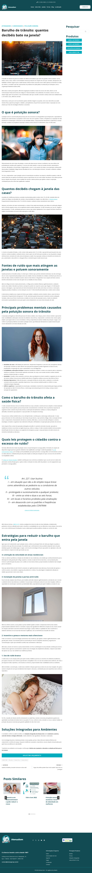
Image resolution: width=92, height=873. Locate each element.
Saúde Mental (25, 760)
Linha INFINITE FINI (74, 860)
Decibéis (11, 760)
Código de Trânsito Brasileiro (10, 460)
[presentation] (12, 788)
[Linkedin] (44, 840)
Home (32, 7)
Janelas (44, 7)
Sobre (47, 853)
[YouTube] (41, 840)
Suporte (48, 858)
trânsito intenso (53, 199)
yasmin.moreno (6, 39)
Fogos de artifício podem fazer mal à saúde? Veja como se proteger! (47, 767)
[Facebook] (33, 840)
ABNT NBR (4, 760)
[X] (36, 840)
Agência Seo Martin (52, 870)
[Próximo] (58, 797)
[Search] (85, 31)
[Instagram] (39, 840)
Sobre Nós (38, 7)
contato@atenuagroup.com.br (10, 862)
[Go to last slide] (6, 797)
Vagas (47, 860)
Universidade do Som (51, 856)
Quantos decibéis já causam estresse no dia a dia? (14, 766)
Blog (52, 7)
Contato (48, 864)
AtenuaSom (6, 26)
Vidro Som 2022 (31, 797)
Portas (48, 7)
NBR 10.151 (16, 524)
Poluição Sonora (31, 26)
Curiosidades (17, 26)
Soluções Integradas (74, 858)
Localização (58, 7)
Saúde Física (17, 760)
